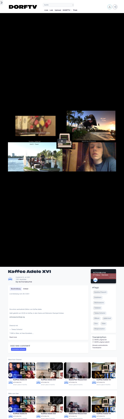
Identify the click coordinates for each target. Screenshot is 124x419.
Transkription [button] (99, 337)
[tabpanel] (48, 315)
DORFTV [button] (66, 10)
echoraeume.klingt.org (17, 317)
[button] (109, 7)
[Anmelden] (115, 7)
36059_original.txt (100, 340)
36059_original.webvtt (101, 342)
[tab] (16, 289)
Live (46, 10)
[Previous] (10, 375)
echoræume (99, 272)
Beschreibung (16, 289)
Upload (58, 10)
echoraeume (25, 282)
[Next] (114, 375)
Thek (75, 10)
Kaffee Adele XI (20, 380)
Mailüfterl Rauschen (78, 380)
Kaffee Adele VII (104, 380)
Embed (25, 289)
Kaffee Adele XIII (48, 380)
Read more (13, 337)
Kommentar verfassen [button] (18, 349)
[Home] (23, 6)
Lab (51, 10)
